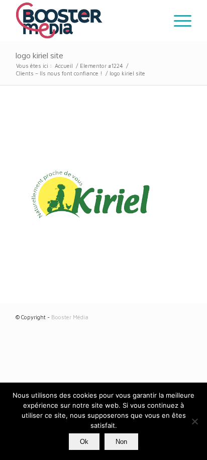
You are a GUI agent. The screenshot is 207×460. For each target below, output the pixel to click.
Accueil (64, 65)
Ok (84, 441)
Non (121, 441)
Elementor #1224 (101, 65)
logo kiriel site (39, 55)
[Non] (194, 421)
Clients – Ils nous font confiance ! (59, 73)
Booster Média (69, 317)
